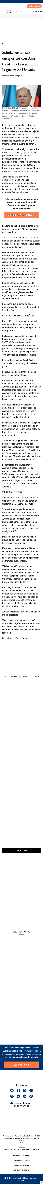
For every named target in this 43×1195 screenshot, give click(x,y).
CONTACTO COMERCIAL (21, 1165)
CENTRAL (25, 677)
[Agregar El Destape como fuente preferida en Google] (21, 80)
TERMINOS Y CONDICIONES (21, 1155)
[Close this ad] (41, 1182)
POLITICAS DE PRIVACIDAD (21, 1160)
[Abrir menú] (3, 6)
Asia (4, 677)
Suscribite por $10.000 (34, 6)
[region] (21, 34)
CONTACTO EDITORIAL (21, 1170)
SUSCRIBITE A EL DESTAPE (21, 215)
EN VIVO (38, 12)
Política (14, 677)
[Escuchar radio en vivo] (3, 11)
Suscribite (21, 1065)
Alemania (37, 677)
